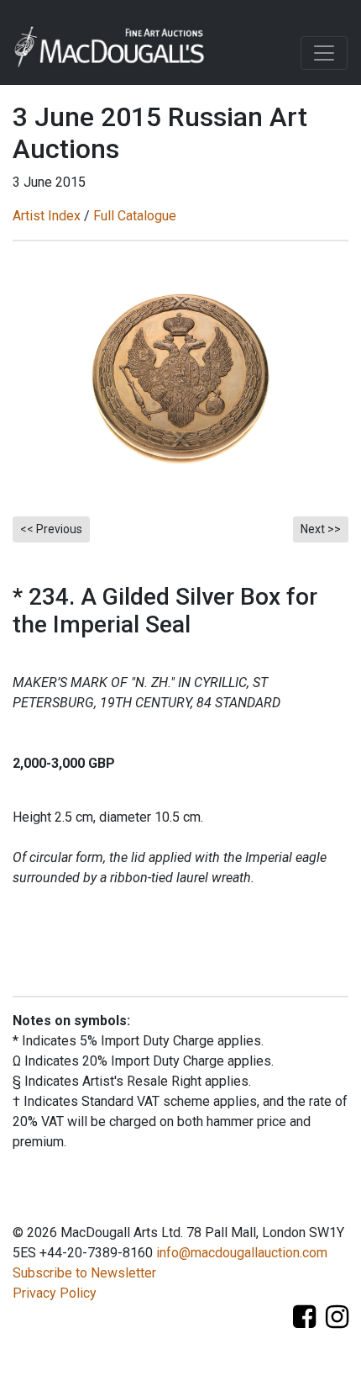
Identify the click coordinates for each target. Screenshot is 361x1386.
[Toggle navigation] (324, 53)
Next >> (321, 529)
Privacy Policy (55, 1293)
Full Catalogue (134, 216)
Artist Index (47, 216)
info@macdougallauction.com (241, 1253)
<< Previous (51, 529)
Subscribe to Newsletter (84, 1273)
